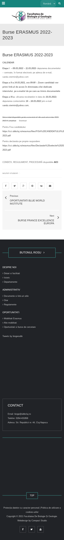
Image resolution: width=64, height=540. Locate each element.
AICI (56, 162)
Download (23, 121)
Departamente (10, 282)
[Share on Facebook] (5, 186)
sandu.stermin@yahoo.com (15, 105)
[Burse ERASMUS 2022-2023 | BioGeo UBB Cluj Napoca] (32, 15)
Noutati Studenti (10, 173)
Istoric (6, 277)
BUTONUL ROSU (31, 252)
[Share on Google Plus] (23, 186)
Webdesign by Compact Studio (32, 520)
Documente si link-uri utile (16, 296)
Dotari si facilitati (11, 273)
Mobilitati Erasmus (12, 318)
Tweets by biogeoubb (12, 336)
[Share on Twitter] (14, 186)
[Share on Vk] (41, 186)
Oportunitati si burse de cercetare (19, 327)
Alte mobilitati (10, 323)
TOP (32, 495)
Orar (5, 300)
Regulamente (9, 304)
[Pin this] (32, 186)
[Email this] (50, 186)
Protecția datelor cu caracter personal (21, 508)
